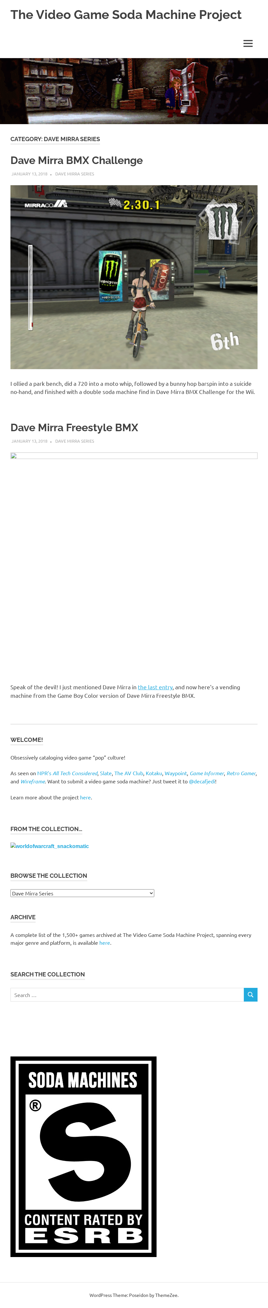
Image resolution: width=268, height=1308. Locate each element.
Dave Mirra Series (74, 173)
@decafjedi (202, 781)
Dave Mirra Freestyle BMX (74, 427)
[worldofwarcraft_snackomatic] (49, 846)
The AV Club (128, 773)
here (85, 797)
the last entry (155, 686)
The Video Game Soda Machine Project (126, 14)
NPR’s (67, 773)
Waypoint (176, 773)
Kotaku (154, 773)
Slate (106, 773)
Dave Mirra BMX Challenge (76, 160)
